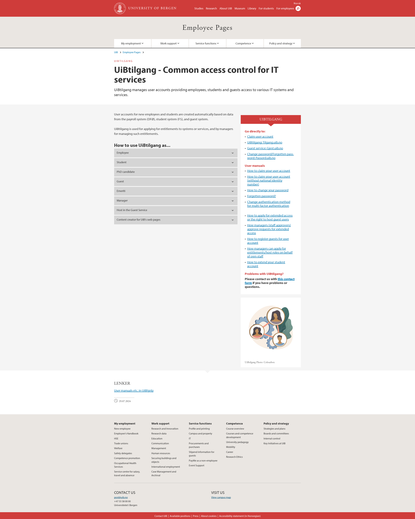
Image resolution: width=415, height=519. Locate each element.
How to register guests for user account (268, 241)
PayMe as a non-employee (203, 460)
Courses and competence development (239, 435)
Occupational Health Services (125, 464)
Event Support (196, 465)
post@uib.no (121, 497)
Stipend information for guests (201, 453)
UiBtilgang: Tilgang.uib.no (264, 142)
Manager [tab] (122, 200)
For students (266, 8)
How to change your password (267, 190)
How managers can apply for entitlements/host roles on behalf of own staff (270, 252)
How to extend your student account (266, 264)
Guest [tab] (120, 181)
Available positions (180, 516)
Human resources (160, 453)
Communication (160, 443)
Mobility (230, 446)
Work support (168, 43)
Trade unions (121, 443)
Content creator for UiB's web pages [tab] (138, 219)
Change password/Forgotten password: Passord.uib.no (270, 156)
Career (229, 452)
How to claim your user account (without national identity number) (268, 180)
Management (158, 448)
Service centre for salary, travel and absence (127, 473)
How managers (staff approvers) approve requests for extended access (269, 229)
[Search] (298, 8)
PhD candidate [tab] (126, 172)
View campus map (221, 497)
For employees (285, 8)
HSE (116, 438)
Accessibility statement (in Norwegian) (240, 516)
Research (211, 8)
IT (190, 438)
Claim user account (260, 136)
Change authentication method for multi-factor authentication (268, 204)
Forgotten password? (261, 196)
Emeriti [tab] (121, 191)
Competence (243, 43)
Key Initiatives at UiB (274, 443)
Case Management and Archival (163, 473)
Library (252, 8)
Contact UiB (160, 516)
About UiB (225, 8)
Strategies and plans (274, 428)
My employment (131, 43)
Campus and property (200, 433)
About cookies (209, 516)
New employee (122, 428)
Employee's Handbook (126, 433)
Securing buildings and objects (163, 459)
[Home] (120, 8)
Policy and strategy (280, 43)
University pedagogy (237, 442)
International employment (165, 466)
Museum (240, 8)
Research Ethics (234, 456)
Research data (158, 433)
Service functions (206, 43)
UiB (116, 52)
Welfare (118, 448)
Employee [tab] (123, 152)
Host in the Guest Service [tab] (132, 210)
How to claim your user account (268, 171)
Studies (198, 8)
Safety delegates (123, 453)
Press (195, 516)
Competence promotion (127, 458)
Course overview (235, 428)
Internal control (272, 438)
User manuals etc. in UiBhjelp (134, 390)
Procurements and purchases (199, 445)
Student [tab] (121, 162)
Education (156, 438)
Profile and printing (199, 428)
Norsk (297, 3)
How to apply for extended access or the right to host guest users (270, 217)
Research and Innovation (164, 428)
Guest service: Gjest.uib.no (265, 148)
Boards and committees (276, 433)
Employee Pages (207, 27)
